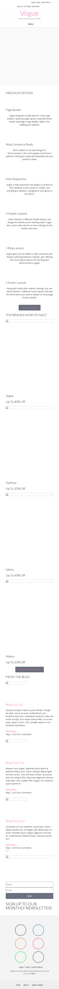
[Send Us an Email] (9, 2)
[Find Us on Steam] (12, 2)
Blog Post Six (14, 704)
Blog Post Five (15, 763)
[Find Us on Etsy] (16, 2)
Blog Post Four (15, 821)
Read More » (12, 731)
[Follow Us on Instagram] (19, 2)
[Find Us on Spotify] (23, 2)
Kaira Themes (37, 985)
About (26, 985)
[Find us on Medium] (26, 2)
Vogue (29, 13)
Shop (18, 985)
